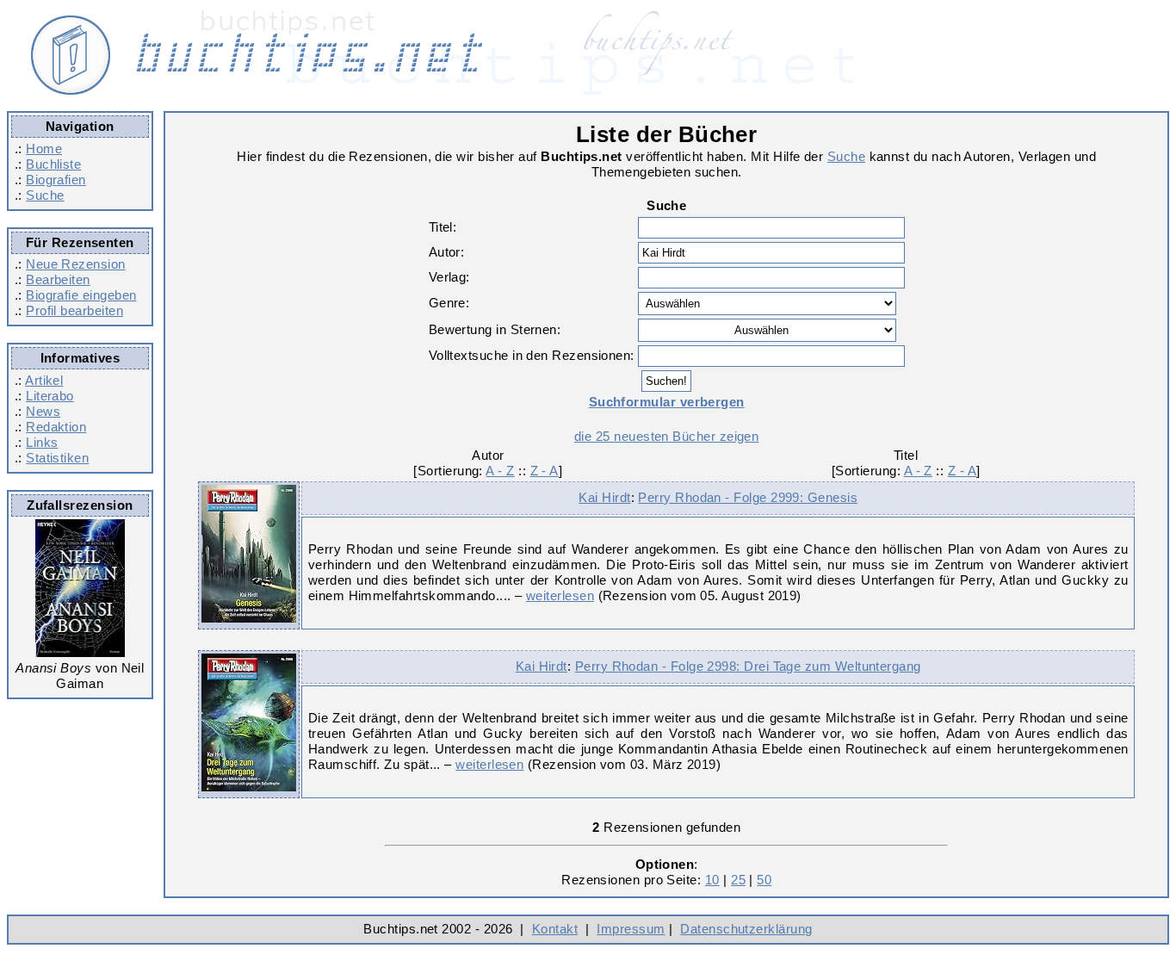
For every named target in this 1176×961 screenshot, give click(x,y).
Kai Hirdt (604, 497)
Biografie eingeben (81, 295)
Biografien (56, 179)
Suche (45, 195)
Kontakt (555, 928)
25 (738, 879)
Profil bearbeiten (74, 310)
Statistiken (57, 457)
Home (44, 148)
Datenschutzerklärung (746, 928)
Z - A (544, 470)
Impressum (631, 928)
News (43, 411)
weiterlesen (560, 595)
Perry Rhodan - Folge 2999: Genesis (747, 497)
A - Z (500, 470)
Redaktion (56, 426)
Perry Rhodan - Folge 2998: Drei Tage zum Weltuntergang (748, 666)
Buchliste (53, 164)
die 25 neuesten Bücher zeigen (666, 436)
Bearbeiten (58, 279)
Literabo (50, 395)
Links (42, 442)
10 (712, 879)
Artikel (44, 380)
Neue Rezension (75, 264)
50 (764, 879)
